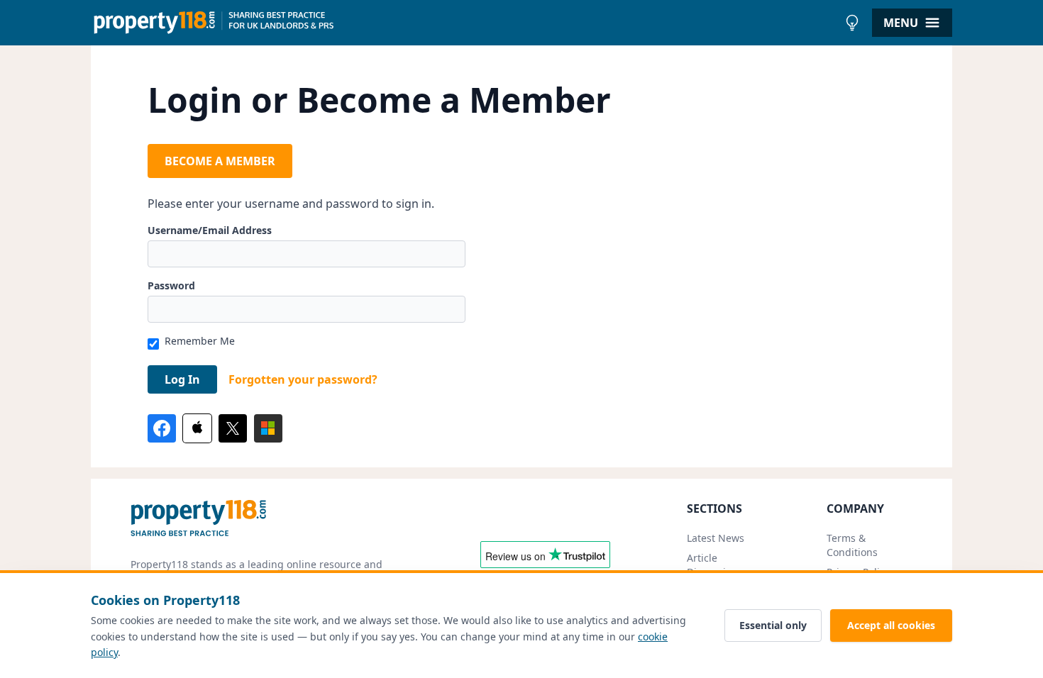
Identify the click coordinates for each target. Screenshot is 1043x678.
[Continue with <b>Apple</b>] (197, 428)
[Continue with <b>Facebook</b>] (162, 428)
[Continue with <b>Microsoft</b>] (268, 428)
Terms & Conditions (852, 545)
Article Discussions (715, 565)
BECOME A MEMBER (220, 161)
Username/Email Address (210, 230)
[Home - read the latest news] (464, 23)
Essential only (773, 625)
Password (171, 285)
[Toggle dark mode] (852, 23)
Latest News (715, 538)
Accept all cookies (891, 625)
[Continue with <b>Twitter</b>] (233, 428)
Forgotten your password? (302, 379)
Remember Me (200, 341)
